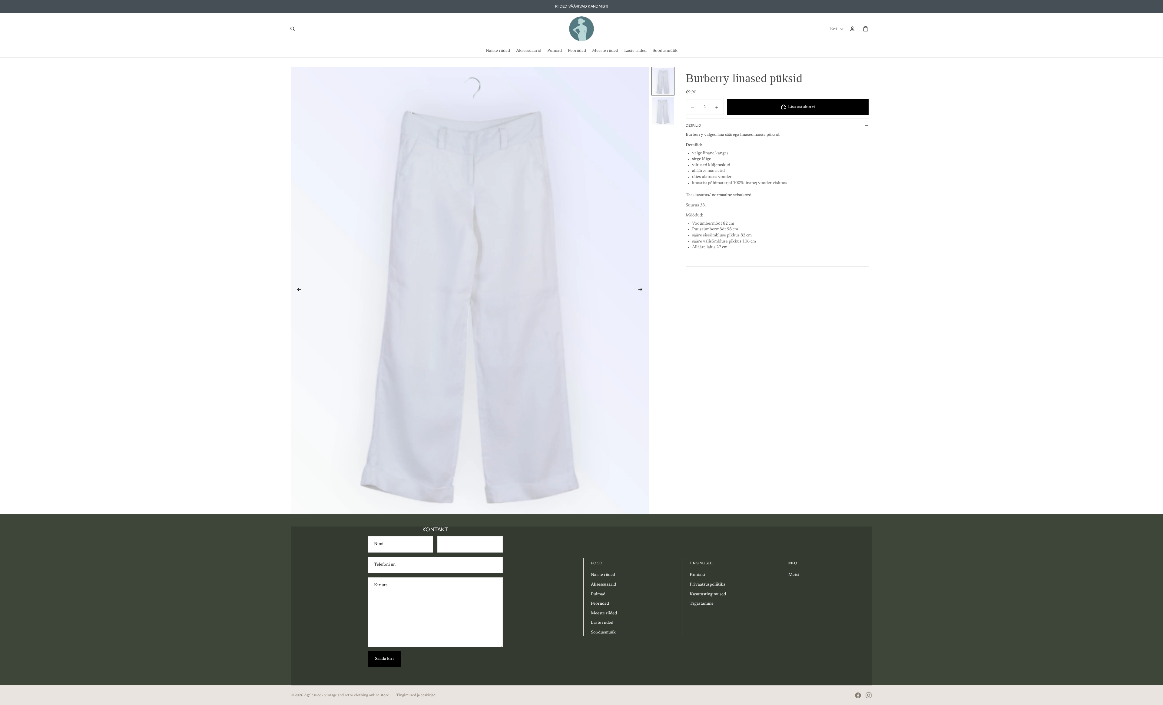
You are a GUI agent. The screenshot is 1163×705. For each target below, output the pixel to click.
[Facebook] (858, 695)
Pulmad (598, 594)
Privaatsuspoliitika (707, 585)
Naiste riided (603, 575)
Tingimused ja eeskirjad (416, 695)
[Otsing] (292, 28)
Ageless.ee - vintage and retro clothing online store (346, 695)
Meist (793, 575)
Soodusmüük (603, 632)
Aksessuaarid (603, 585)
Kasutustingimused (708, 594)
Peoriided (600, 604)
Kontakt (697, 575)
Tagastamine (702, 604)
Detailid (693, 125)
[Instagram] (868, 695)
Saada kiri (384, 659)
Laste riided (602, 623)
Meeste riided (604, 613)
